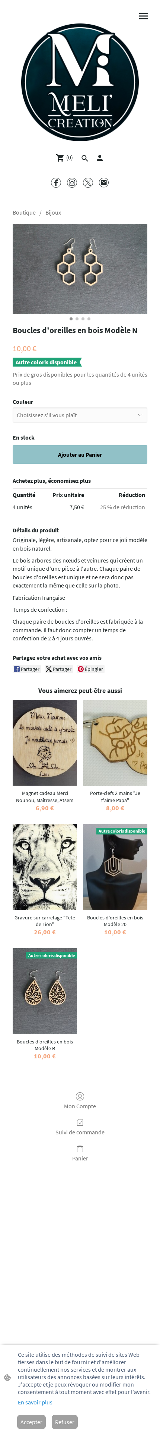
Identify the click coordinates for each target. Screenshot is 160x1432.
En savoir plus (35, 1402)
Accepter (31, 1422)
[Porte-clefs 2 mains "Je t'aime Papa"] (115, 743)
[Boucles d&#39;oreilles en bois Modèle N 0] (80, 269)
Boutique (24, 212)
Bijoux (53, 212)
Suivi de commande (80, 1132)
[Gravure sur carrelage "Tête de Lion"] (45, 867)
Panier (80, 1158)
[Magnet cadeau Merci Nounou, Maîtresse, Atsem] (45, 743)
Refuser (64, 1422)
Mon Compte (80, 1106)
